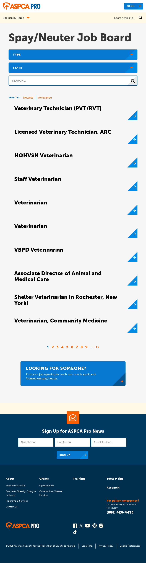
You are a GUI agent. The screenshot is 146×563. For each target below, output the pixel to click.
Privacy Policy (105, 545)
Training (79, 478)
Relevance (45, 97)
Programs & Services (17, 500)
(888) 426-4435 (120, 512)
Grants (44, 478)
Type (17, 54)
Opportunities (46, 485)
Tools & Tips (115, 478)
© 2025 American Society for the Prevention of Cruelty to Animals (41, 545)
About (10, 478)
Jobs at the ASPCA (15, 485)
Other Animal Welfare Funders (50, 493)
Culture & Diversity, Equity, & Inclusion (21, 493)
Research (113, 487)
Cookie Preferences (130, 545)
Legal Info (87, 545)
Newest (28, 97)
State (17, 67)
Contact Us (11, 506)
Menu (131, 6)
